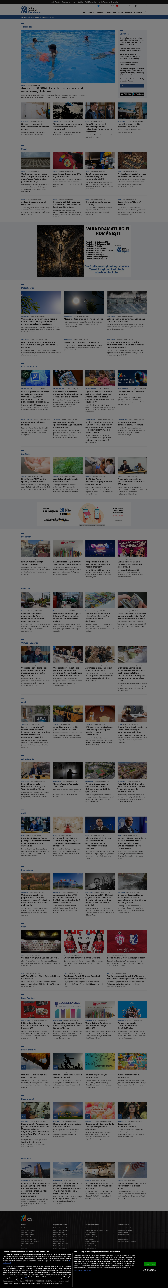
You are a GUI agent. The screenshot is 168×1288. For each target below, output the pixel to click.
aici (26, 1277)
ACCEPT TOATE (150, 1264)
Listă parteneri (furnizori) (82, 1270)
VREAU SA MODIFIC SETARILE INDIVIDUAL (149, 1270)
